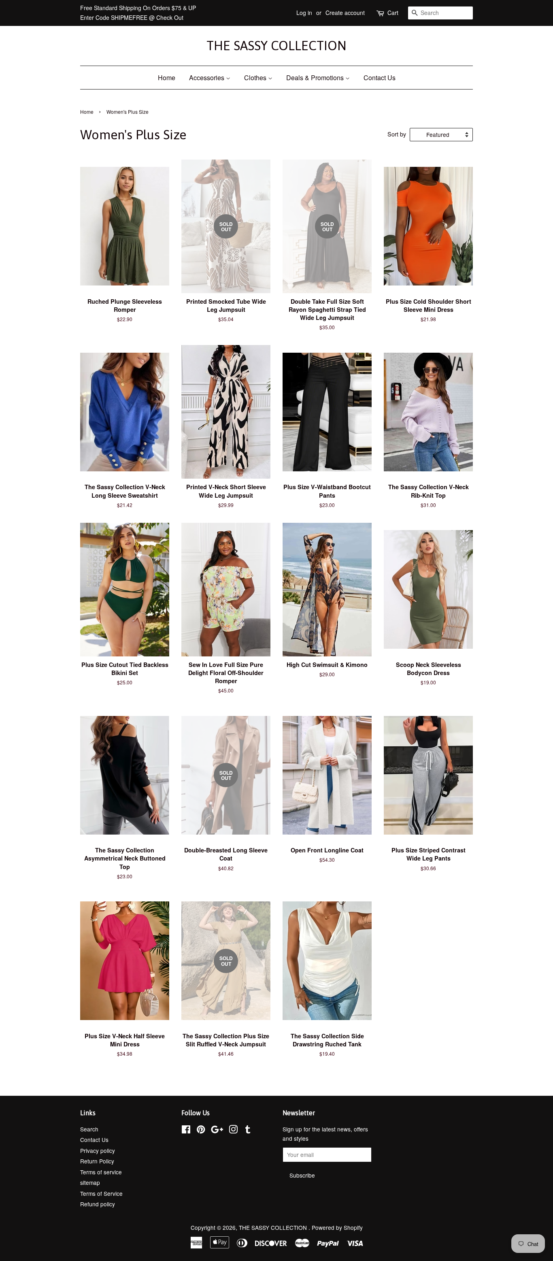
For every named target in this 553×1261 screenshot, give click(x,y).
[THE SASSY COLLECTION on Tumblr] (247, 1131)
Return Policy (97, 1161)
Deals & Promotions (315, 77)
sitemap (90, 1182)
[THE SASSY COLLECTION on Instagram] (233, 1131)
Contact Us (380, 77)
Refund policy (97, 1204)
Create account (345, 13)
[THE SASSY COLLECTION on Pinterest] (200, 1131)
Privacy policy (97, 1150)
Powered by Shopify (337, 1227)
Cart (392, 13)
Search (89, 1129)
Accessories (207, 77)
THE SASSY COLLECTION (276, 45)
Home (166, 77)
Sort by (396, 134)
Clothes (256, 77)
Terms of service (101, 1172)
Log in (304, 13)
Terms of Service (101, 1193)
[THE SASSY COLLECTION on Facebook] (186, 1131)
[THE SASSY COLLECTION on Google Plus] (217, 1131)
